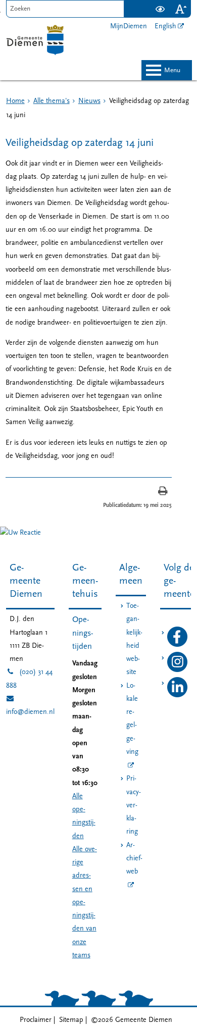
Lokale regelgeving (132, 719)
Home (15, 101)
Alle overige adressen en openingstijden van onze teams (84, 902)
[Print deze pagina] (163, 492)
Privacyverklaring (133, 805)
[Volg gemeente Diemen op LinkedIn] (177, 695)
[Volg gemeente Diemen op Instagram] (177, 670)
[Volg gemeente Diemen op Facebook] (177, 645)
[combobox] (65, 9)
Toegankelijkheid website (134, 639)
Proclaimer (36, 1020)
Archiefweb (134, 859)
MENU (172, 70)
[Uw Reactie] (20, 533)
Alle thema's (51, 101)
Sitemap (71, 1020)
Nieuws (89, 101)
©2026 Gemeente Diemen (131, 1020)
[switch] (160, 9)
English (165, 26)
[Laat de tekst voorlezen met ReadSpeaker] (143, 4)
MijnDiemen (128, 26)
